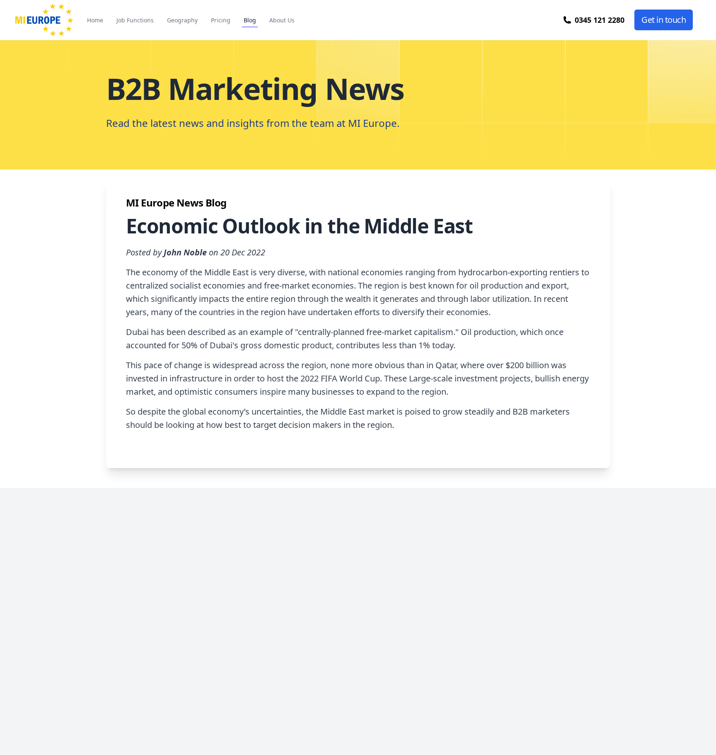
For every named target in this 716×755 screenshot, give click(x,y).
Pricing (220, 20)
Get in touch (663, 19)
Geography (182, 20)
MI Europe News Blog (176, 202)
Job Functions (135, 20)
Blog (250, 20)
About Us (282, 20)
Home (95, 20)
